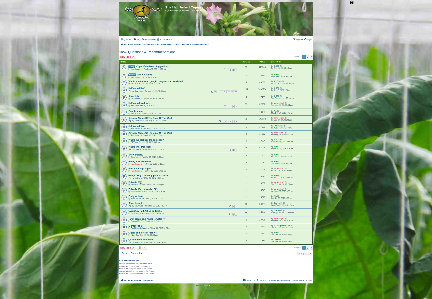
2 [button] (307, 56)
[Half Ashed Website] (142, 12)
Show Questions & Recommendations (147, 52)
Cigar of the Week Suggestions (152, 66)
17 (225, 92)
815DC (276, 66)
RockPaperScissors (139, 228)
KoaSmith (277, 81)
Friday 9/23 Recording (139, 161)
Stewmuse (138, 91)
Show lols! (134, 96)
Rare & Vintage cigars (139, 168)
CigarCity (138, 149)
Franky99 (135, 221)
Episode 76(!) (135, 182)
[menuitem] (136, 39)
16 (221, 92)
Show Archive (144, 74)
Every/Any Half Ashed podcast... (145, 211)
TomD (276, 239)
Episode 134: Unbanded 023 (142, 189)
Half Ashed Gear (136, 126)
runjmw (137, 178)
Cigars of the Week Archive (142, 232)
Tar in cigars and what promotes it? (147, 219)
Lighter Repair (135, 226)
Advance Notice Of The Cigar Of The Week (150, 118)
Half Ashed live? (136, 88)
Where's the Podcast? (139, 147)
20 (236, 92)
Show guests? (135, 154)
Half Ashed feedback (139, 103)
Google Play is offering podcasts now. (148, 175)
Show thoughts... (137, 203)
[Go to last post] (281, 66)
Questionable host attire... (141, 239)
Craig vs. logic (136, 196)
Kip (132, 77)
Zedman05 (278, 203)
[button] (311, 57)
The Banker (139, 121)
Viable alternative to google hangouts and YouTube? (155, 81)
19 (232, 92)
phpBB (207, 285)
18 (229, 92)
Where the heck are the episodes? (146, 140)
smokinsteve (136, 192)
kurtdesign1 (136, 69)
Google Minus (135, 111)
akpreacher (135, 99)
